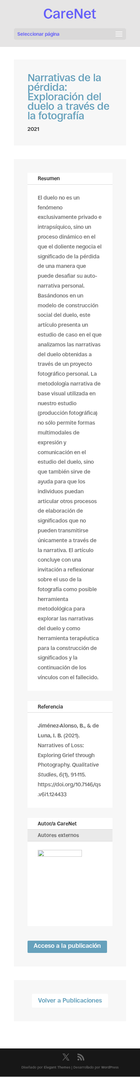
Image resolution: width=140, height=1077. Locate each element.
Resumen (49, 178)
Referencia (50, 707)
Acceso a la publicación (67, 945)
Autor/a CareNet (57, 823)
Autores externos (58, 835)
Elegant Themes (57, 1067)
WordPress (110, 1067)
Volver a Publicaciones (70, 1000)
